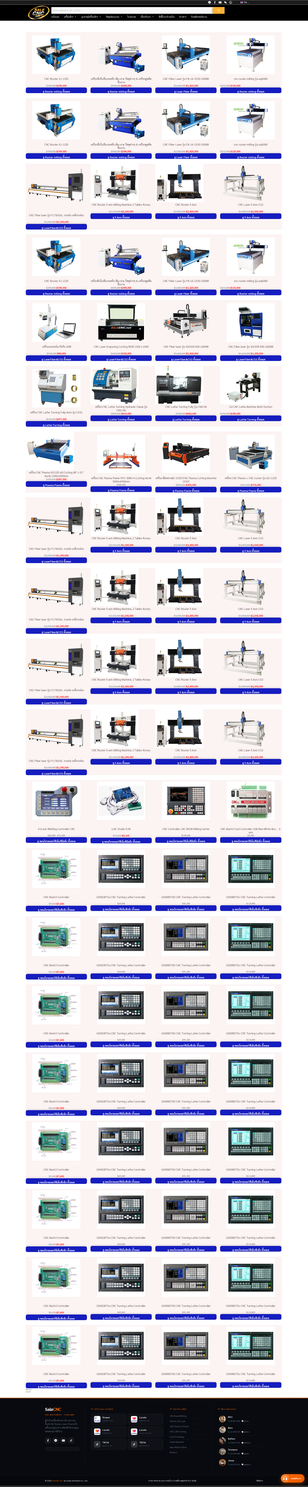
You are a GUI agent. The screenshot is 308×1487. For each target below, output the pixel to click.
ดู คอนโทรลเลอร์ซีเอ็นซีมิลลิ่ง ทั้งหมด (56, 841)
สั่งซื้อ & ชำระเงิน (166, 16)
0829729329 (235, 1464)
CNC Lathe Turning (178, 1431)
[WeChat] (225, 2)
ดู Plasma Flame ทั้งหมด (56, 485)
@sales (246, 1453)
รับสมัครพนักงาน (199, 16)
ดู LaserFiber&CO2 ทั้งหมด (56, 228)
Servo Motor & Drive (178, 1447)
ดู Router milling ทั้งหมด (56, 91)
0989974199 (235, 1442)
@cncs (246, 1421)
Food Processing (177, 1437)
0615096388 (235, 1453)
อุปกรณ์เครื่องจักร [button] (89, 16)
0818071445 (235, 1421)
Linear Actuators (177, 1442)
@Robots (247, 1442)
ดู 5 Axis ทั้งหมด (121, 217)
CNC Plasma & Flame (179, 1426)
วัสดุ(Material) (112, 16)
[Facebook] (48, 1440)
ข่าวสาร (182, 16)
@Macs (246, 1432)
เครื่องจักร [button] (68, 16)
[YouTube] (220, 2)
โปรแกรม (131, 16)
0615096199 (235, 1432)
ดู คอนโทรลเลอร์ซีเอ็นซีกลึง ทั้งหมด (56, 909)
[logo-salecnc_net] (39, 12)
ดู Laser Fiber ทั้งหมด (186, 91)
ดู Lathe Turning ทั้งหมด (56, 425)
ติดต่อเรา (173, 1452)
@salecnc (247, 1464)
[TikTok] (71, 1440)
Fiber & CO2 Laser (177, 1421)
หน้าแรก (55, 16)
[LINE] (209, 2)
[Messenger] (214, 2)
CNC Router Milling (178, 1416)
